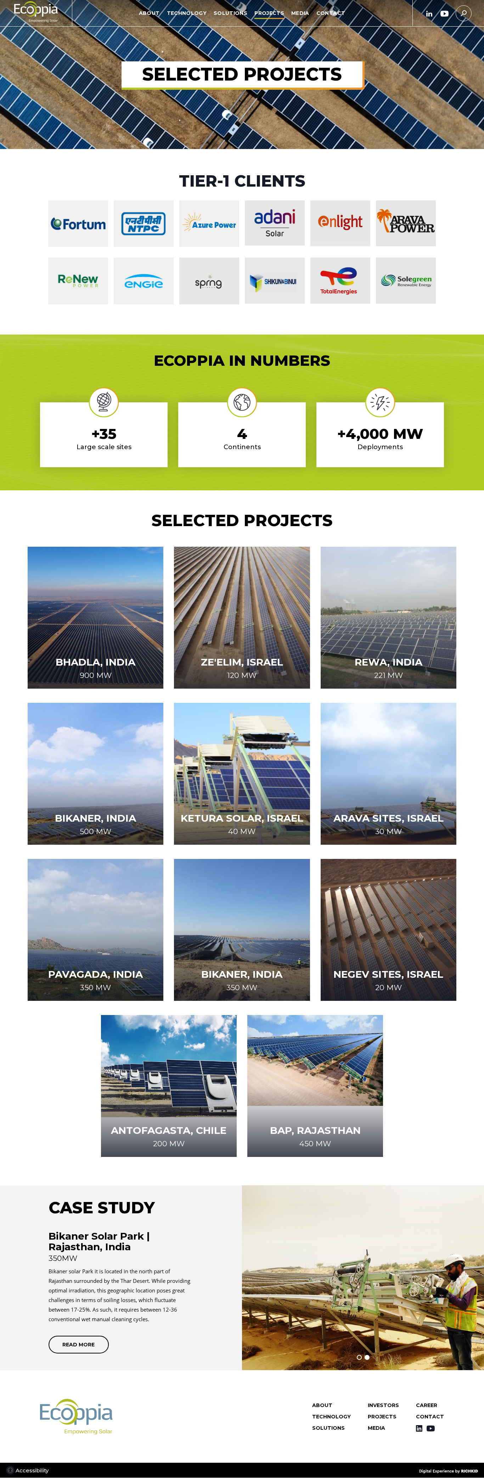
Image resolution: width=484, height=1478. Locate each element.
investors (383, 1405)
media (300, 13)
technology (187, 13)
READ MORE (78, 1347)
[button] (242, 13)
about (149, 13)
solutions (230, 13)
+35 (104, 433)
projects (269, 13)
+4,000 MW (380, 433)
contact (330, 13)
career (426, 1405)
